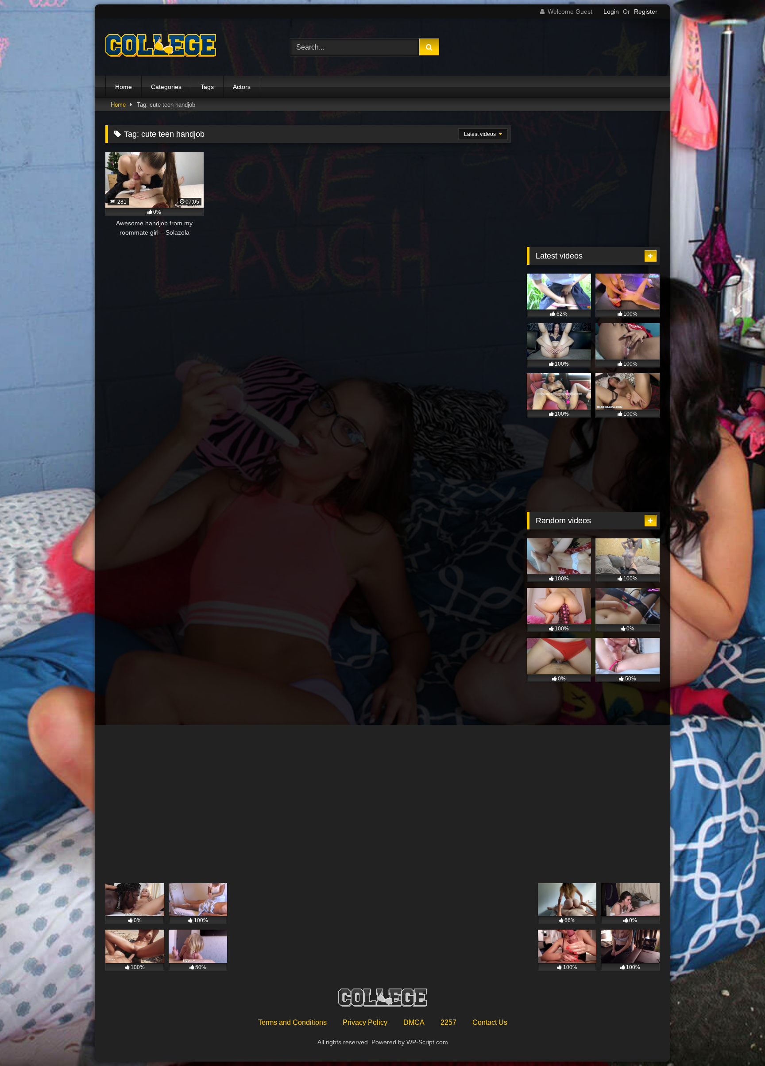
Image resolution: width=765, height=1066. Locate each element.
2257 (448, 1022)
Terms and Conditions (292, 1022)
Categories (166, 86)
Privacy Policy (365, 1022)
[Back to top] (737, 1039)
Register (645, 11)
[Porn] (160, 47)
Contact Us (489, 1022)
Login (611, 11)
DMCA (414, 1022)
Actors (242, 86)
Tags (207, 86)
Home (123, 86)
